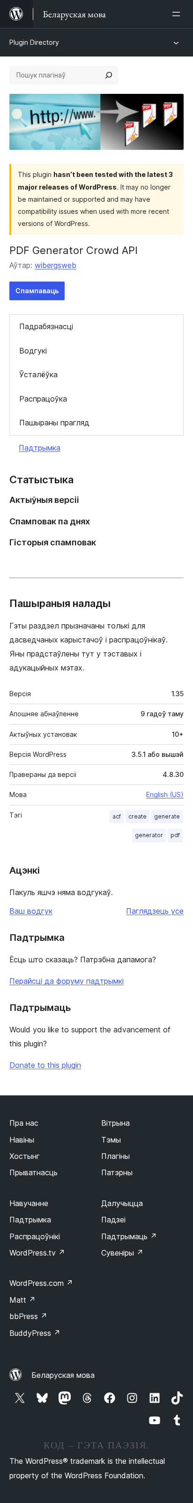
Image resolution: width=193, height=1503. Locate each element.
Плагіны (115, 1156)
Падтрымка (39, 447)
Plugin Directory (34, 42)
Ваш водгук (30, 911)
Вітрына (115, 1123)
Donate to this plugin (45, 1065)
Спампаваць (37, 291)
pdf (175, 835)
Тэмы (111, 1139)
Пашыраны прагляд (54, 422)
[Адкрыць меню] (178, 14)
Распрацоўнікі (34, 1236)
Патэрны (117, 1172)
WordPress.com (41, 1283)
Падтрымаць (129, 1236)
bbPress (28, 1316)
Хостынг (24, 1156)
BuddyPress (34, 1333)
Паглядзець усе (155, 911)
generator (149, 835)
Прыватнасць (33, 1172)
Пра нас (23, 1123)
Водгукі (33, 350)
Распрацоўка (43, 398)
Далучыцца (122, 1203)
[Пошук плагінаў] (108, 75)
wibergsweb (55, 265)
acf (116, 816)
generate (167, 816)
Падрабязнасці (46, 326)
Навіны (21, 1139)
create (137, 816)
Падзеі (113, 1219)
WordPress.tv (37, 1252)
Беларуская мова (63, 1375)
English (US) (165, 794)
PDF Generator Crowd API (73, 250)
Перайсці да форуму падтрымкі (66, 981)
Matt (22, 1300)
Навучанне (28, 1203)
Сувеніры (122, 1252)
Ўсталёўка (38, 374)
